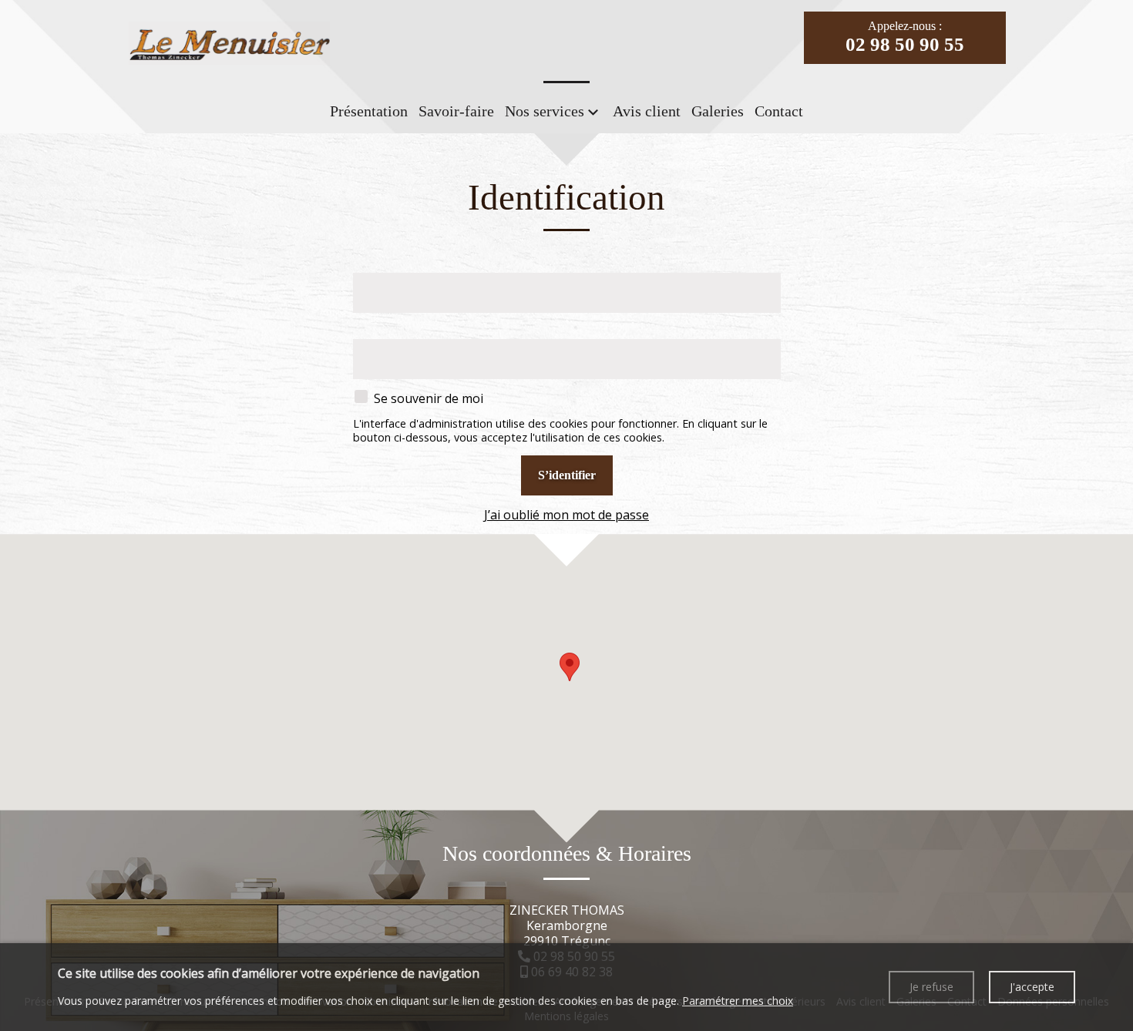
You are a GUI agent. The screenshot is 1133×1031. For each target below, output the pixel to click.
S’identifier (567, 475)
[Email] (567, 265)
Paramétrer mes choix (737, 1000)
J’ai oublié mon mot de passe (566, 514)
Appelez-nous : (905, 37)
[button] (570, 667)
